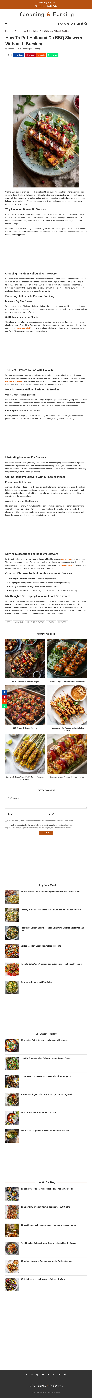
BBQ (8, 622)
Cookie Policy (52, 6)
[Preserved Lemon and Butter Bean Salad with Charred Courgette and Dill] (12, 933)
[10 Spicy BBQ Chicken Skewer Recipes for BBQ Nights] (12, 1212)
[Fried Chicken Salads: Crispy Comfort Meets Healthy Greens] (12, 1248)
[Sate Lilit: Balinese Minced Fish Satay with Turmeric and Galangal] (25, 754)
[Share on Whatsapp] (4, 706)
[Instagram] (61, 23)
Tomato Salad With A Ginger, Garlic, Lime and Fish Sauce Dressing (51, 964)
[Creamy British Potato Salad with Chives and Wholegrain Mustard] (12, 915)
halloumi (18, 622)
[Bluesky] (68, 23)
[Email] (78, 23)
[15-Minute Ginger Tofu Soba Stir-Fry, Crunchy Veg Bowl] (12, 1099)
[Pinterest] (72, 23)
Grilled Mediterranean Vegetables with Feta (41, 946)
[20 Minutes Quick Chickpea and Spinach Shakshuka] (12, 1045)
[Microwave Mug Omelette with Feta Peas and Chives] (12, 1136)
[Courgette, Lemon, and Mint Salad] (12, 987)
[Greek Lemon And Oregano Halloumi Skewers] (67, 754)
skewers (62, 622)
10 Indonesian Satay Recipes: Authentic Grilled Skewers (46, 1261)
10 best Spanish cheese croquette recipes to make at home (48, 1225)
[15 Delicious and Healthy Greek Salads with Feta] (12, 1284)
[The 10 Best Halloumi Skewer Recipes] (25, 658)
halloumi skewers (35, 622)
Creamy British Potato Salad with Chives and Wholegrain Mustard (51, 910)
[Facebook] (58, 23)
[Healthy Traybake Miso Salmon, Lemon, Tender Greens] (12, 1063)
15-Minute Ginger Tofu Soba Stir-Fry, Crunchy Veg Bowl (46, 1094)
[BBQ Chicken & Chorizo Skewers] (25, 705)
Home (7, 31)
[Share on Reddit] (4, 701)
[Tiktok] (75, 23)
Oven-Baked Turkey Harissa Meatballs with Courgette (46, 1076)
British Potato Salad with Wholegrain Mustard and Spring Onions (51, 891)
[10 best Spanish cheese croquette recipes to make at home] (12, 1230)
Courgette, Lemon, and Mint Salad (36, 982)
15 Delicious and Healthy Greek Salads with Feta (43, 1279)
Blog (17, 31)
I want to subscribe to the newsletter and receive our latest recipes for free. (40, 825)
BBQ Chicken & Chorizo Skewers (25, 728)
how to (51, 622)
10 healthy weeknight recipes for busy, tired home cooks (47, 1189)
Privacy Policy (40, 6)
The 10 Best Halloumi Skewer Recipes (25, 682)
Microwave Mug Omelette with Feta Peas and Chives (45, 1130)
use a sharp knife (24, 328)
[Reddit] (82, 23)
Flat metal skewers (13, 381)
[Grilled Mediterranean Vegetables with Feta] (12, 951)
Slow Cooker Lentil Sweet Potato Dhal (38, 1112)
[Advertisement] (46, 75)
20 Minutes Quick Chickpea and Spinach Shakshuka (44, 1040)
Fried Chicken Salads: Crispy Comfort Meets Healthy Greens (49, 1243)
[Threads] (65, 23)
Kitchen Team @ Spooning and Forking (24, 49)
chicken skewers (67, 565)
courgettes (66, 559)
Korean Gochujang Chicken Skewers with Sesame (67, 682)
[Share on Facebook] (4, 692)
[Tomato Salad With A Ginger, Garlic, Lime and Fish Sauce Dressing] (12, 969)
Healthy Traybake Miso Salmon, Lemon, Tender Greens (46, 1058)
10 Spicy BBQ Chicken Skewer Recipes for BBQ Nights (45, 1207)
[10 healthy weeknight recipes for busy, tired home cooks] (12, 1194)
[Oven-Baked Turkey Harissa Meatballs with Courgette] (12, 1081)
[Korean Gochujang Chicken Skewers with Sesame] (67, 658)
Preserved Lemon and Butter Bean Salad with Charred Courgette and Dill (52, 929)
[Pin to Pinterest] (4, 697)
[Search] (85, 23)
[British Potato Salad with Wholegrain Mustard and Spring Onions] (12, 897)
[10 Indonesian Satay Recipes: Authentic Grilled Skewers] (67, 705)
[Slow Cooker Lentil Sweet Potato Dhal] (12, 1118)
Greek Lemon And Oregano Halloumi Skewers (67, 777)
